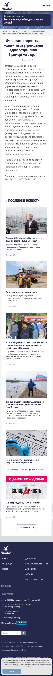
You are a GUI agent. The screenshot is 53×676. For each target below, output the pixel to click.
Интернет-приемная (34, 579)
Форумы (29, 574)
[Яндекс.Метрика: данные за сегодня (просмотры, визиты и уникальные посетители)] (8, 623)
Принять (12, 671)
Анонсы (24, 31)
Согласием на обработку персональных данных (31, 664)
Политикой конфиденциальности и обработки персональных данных (26, 665)
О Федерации (7, 564)
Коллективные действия (36, 564)
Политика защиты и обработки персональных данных (22, 646)
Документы (30, 559)
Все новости (25, 527)
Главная (4, 31)
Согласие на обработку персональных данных (19, 642)
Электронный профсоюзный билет (14, 650)
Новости (14, 31)
